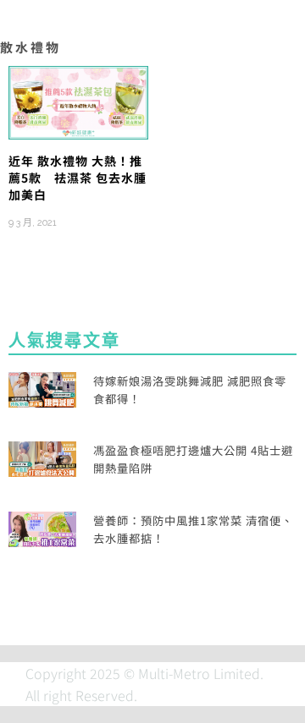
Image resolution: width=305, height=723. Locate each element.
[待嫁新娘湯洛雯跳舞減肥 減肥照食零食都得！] (42, 387)
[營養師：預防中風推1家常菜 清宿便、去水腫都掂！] (42, 527)
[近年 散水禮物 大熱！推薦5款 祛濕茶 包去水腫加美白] (78, 100)
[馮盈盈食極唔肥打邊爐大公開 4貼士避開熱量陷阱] (42, 456)
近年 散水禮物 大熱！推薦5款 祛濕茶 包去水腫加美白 (77, 178)
